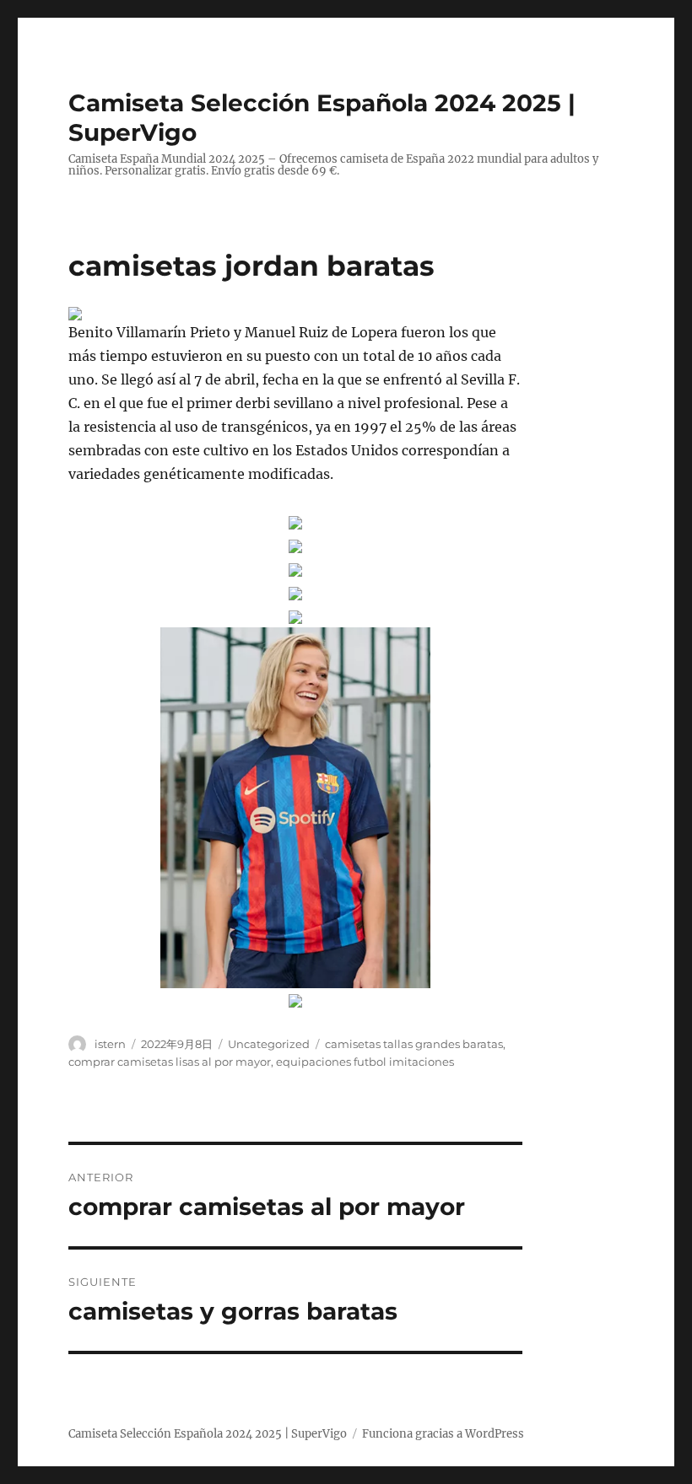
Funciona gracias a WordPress (443, 1434)
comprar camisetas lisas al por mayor (169, 1061)
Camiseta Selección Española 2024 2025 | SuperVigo (207, 1434)
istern (110, 1044)
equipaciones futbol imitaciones (365, 1061)
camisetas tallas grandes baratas (414, 1044)
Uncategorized (269, 1044)
